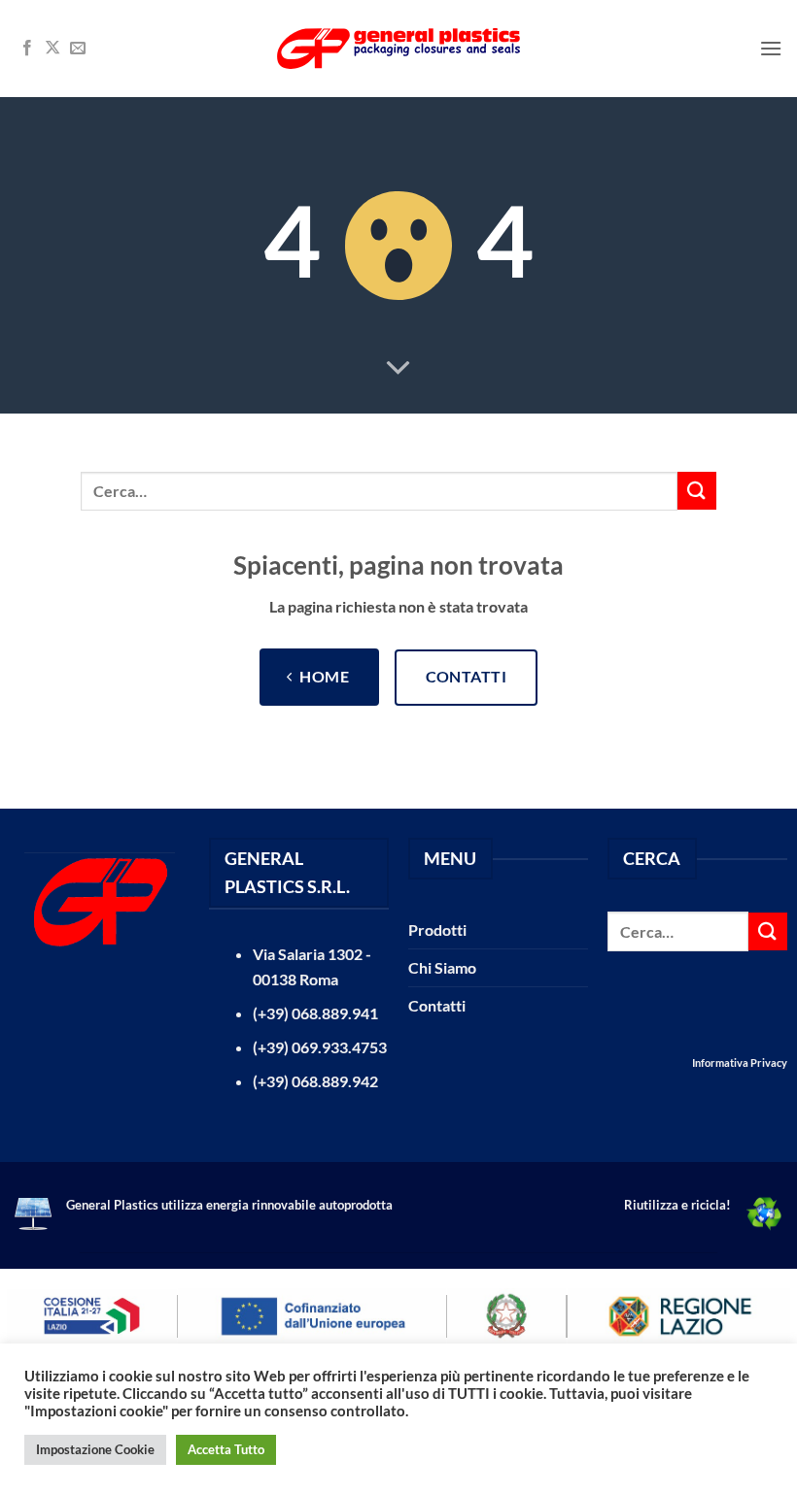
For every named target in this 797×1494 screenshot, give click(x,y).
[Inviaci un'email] (78, 48)
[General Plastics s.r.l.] (398, 48)
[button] (770, 48)
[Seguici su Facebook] (27, 48)
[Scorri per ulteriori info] (398, 369)
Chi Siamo (442, 967)
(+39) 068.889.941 (315, 1013)
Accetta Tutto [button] (226, 1449)
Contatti (437, 1005)
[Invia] (696, 491)
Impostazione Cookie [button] (95, 1449)
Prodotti (437, 929)
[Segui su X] (52, 48)
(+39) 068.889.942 (315, 1081)
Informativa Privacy (739, 1062)
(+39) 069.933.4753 (320, 1047)
